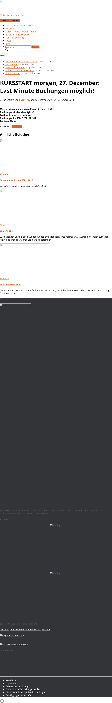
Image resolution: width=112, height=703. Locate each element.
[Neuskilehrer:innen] (24, 275)
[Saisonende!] (24, 221)
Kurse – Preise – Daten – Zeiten (21, 31)
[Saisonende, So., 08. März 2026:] (24, 171)
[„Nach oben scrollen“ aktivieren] (2, 701)
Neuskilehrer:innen (15, 67)
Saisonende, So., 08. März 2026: (21, 61)
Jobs (7, 43)
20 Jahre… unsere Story (17, 34)
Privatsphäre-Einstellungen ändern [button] (23, 689)
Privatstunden (12, 73)
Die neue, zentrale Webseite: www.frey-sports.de (25, 629)
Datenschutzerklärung (16, 686)
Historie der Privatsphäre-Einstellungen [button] (25, 692)
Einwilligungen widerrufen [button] (18, 695)
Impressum (11, 683)
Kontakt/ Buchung (14, 37)
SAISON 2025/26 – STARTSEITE (20, 25)
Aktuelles (10, 28)
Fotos (8, 40)
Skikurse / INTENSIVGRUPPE (19, 70)
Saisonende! (11, 64)
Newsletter (11, 680)
